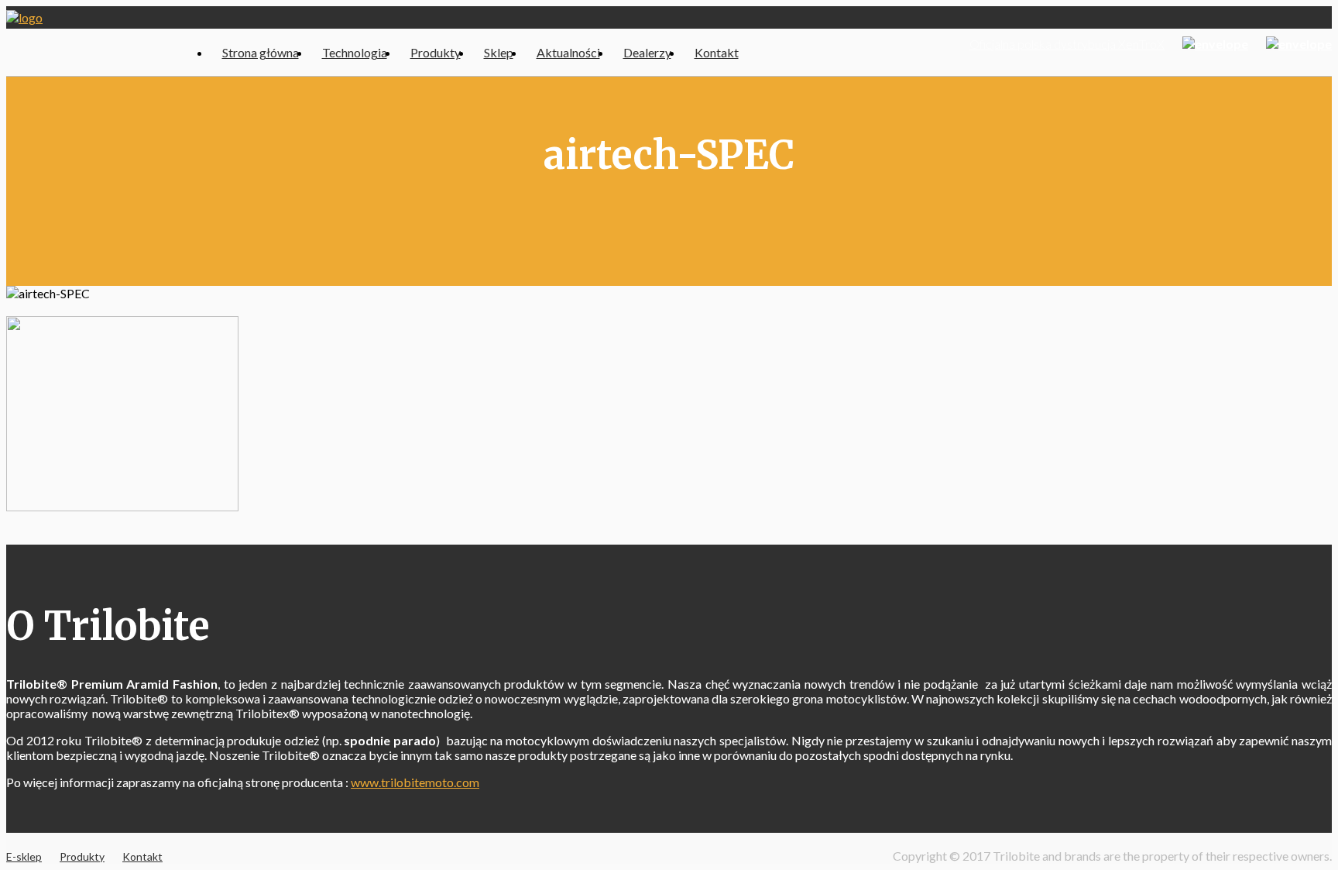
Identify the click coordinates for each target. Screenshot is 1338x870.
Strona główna (260, 52)
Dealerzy (647, 52)
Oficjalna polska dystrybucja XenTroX (1067, 43)
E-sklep (24, 856)
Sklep (498, 52)
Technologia (354, 52)
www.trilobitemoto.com (415, 782)
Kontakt (717, 52)
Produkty (435, 52)
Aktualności (568, 52)
